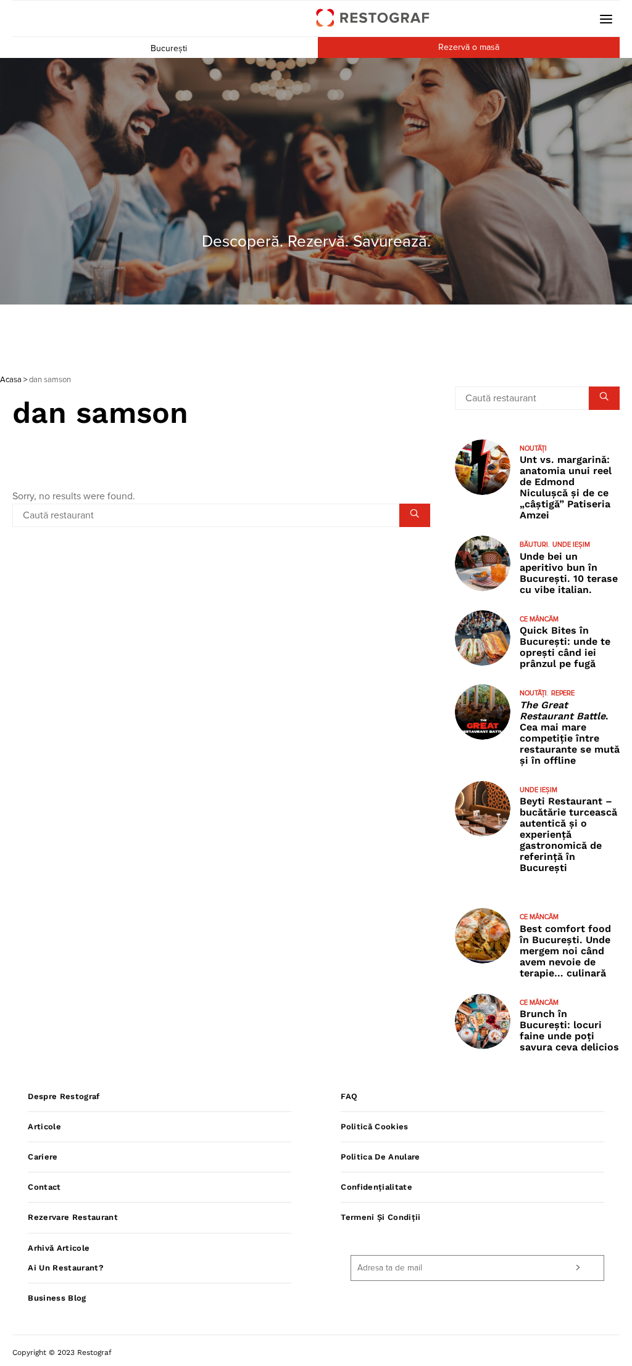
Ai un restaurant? (66, 1267)
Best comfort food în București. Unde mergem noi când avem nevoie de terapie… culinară (565, 951)
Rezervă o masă (468, 47)
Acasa (11, 380)
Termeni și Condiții (380, 1217)
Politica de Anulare (380, 1156)
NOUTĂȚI (533, 448)
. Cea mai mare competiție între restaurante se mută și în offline (570, 732)
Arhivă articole (58, 1248)
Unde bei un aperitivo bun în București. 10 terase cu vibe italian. (569, 572)
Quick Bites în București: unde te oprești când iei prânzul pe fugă (565, 646)
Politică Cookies (374, 1126)
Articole (44, 1126)
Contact (44, 1187)
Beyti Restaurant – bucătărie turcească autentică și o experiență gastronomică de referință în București (568, 834)
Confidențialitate (376, 1187)
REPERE (563, 693)
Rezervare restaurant (73, 1217)
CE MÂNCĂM (539, 619)
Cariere (42, 1156)
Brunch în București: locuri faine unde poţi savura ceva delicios (569, 1030)
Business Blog (57, 1298)
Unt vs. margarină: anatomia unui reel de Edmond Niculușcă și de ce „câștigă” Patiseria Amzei (566, 487)
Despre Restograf (63, 1096)
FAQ (349, 1096)
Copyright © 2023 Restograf (62, 1352)
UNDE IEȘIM (571, 544)
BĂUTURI (534, 544)
